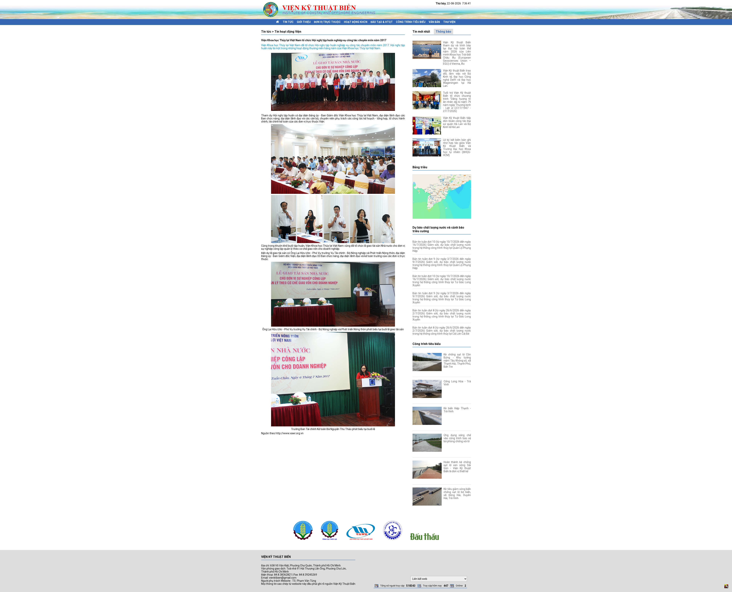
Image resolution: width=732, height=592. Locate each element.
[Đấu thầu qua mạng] (424, 540)
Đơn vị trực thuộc (327, 21)
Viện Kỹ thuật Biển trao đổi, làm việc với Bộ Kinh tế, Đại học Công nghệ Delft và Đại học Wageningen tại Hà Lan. (457, 78)
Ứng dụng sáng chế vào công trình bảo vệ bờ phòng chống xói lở (457, 438)
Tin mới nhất (421, 31)
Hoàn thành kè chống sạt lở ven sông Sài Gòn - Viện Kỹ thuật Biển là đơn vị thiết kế (457, 467)
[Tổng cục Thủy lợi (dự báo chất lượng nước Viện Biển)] (329, 540)
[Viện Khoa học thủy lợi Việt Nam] (361, 540)
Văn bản (434, 21)
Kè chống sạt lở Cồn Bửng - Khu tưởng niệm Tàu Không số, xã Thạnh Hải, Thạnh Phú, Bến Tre (457, 360)
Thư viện (449, 21)
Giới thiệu (304, 21)
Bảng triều (420, 167)
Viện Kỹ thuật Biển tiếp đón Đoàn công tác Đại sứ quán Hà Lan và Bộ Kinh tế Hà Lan (457, 122)
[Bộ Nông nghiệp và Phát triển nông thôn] (302, 540)
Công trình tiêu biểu (410, 21)
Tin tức (288, 21)
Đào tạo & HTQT (382, 21)
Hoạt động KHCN (355, 21)
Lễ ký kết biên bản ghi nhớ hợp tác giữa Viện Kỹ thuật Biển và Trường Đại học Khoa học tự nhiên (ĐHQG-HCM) (457, 147)
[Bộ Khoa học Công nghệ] (392, 540)
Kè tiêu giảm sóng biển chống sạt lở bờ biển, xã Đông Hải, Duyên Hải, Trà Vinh (457, 493)
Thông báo (443, 31)
